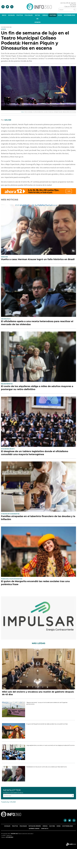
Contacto (44, 828)
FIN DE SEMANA (28, 112)
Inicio (4, 15)
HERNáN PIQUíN (58, 112)
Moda (60, 15)
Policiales (29, 15)
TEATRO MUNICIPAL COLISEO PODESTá (43, 112)
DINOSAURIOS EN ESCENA (69, 112)
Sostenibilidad (69, 15)
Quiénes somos (34, 828)
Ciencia (45, 15)
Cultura (53, 15)
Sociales (11, 15)
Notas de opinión (37, 18)
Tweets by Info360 (8, 802)
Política (20, 15)
